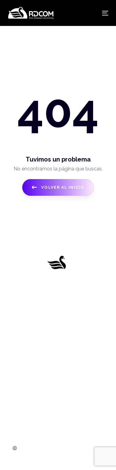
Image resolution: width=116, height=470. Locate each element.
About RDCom (58, 313)
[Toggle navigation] (91, 13)
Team (58, 347)
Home (58, 301)
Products (58, 324)
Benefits (58, 336)
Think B (69, 457)
